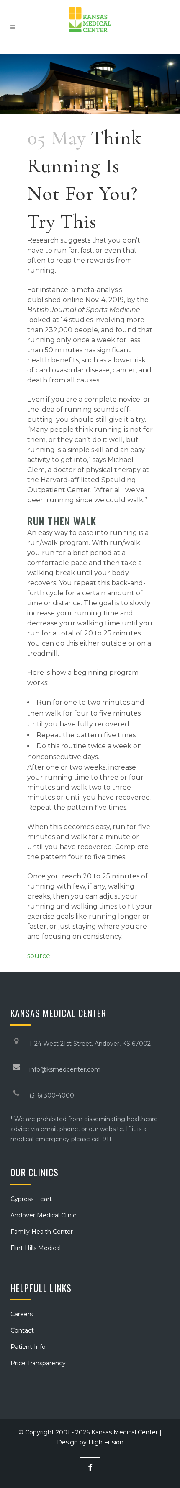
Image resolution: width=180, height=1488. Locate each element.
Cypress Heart (31, 1199)
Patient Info (28, 1347)
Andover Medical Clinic (43, 1215)
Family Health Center (41, 1231)
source (38, 956)
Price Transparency (38, 1363)
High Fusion (105, 1442)
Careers (21, 1314)
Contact (22, 1330)
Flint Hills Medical (35, 1248)
